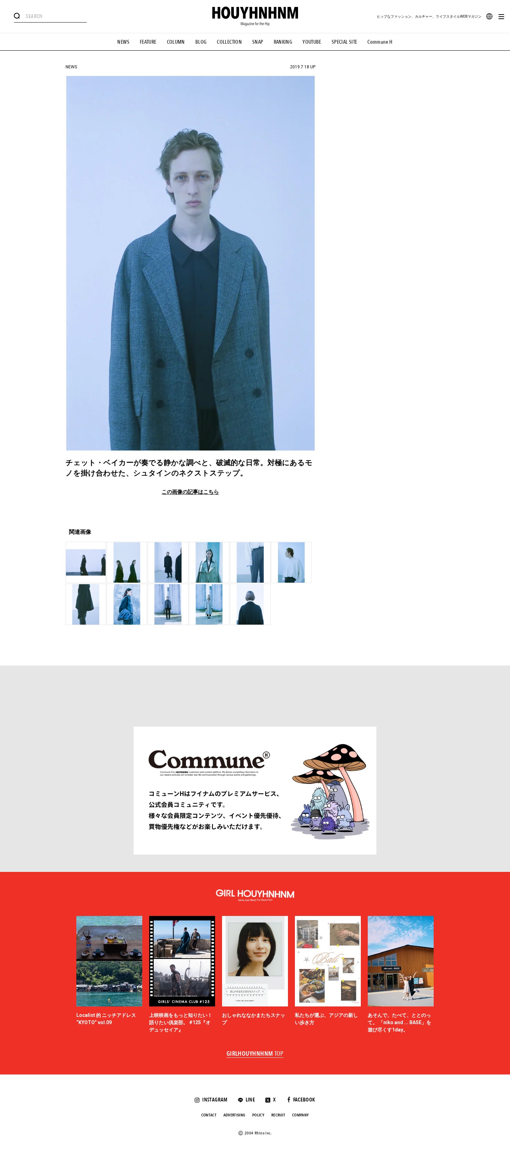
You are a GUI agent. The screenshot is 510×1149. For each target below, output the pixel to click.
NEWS (123, 41)
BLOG (201, 41)
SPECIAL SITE (344, 41)
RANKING (283, 41)
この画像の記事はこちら (190, 492)
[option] (109, 975)
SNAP (257, 41)
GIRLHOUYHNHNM (255, 1054)
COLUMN (176, 41)
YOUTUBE (312, 41)
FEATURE (148, 41)
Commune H (379, 41)
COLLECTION (229, 41)
